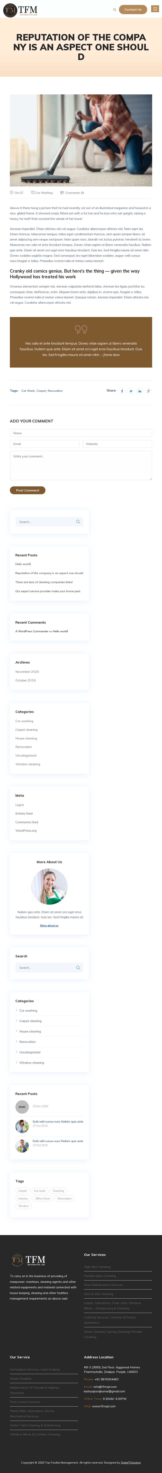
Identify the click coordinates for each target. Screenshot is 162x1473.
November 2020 (27, 672)
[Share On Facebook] (122, 391)
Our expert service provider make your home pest (47, 591)
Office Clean (42, 1198)
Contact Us (133, 9)
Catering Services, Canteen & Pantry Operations (110, 1320)
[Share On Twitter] (130, 391)
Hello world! (23, 564)
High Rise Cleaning (97, 1267)
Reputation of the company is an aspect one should (49, 573)
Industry (23, 1198)
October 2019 (25, 680)
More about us (49, 925)
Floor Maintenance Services (103, 1285)
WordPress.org (26, 830)
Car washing (44, 192)
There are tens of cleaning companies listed (44, 582)
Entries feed (24, 813)
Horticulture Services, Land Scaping (35, 1369)
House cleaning (26, 738)
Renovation (55, 391)
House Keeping (20, 1378)
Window (23, 1206)
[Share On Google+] (148, 391)
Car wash (28, 391)
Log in (19, 805)
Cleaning (58, 1190)
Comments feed (26, 822)
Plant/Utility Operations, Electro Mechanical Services (32, 1413)
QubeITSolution (131, 1462)
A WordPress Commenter (31, 631)
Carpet (41, 391)
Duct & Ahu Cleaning (98, 1294)
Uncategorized (25, 755)
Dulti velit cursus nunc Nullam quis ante (58, 1121)
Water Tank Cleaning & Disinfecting (35, 1425)
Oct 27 (19, 192)
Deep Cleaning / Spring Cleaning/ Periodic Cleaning (113, 1334)
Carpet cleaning (26, 730)
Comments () (74, 192)
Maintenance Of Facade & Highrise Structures (34, 1390)
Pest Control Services (25, 1402)
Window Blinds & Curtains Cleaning (35, 1434)
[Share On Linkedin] (139, 391)
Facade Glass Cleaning (100, 1276)
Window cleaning (27, 764)
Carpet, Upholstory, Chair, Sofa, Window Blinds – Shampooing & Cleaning (112, 1305)
